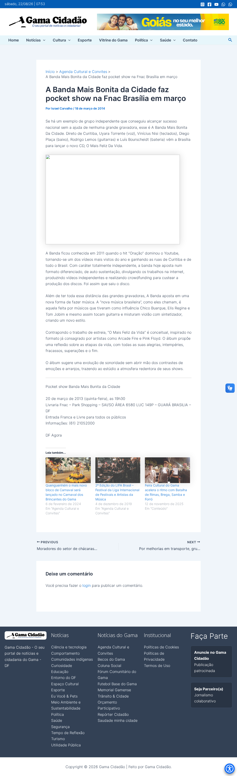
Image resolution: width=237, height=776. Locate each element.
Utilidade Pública (66, 745)
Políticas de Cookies (161, 647)
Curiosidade (61, 665)
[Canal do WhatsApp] (223, 4)
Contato (190, 40)
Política (141, 40)
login (86, 585)
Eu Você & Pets (64, 696)
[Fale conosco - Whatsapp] (230, 4)
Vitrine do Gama (113, 40)
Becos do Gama (111, 659)
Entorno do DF (63, 677)
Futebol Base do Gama (117, 684)
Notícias (33, 40)
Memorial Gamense (114, 690)
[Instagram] (202, 4)
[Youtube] (216, 4)
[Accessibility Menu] (230, 768)
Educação (59, 671)
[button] (43, 40)
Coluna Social (109, 665)
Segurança (60, 726)
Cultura (59, 40)
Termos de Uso (157, 665)
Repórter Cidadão (113, 714)
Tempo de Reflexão (67, 732)
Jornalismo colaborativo (208, 695)
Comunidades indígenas (72, 659)
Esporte (85, 40)
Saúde (165, 40)
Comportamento (65, 653)
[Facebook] (209, 4)
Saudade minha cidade (117, 720)
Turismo (58, 738)
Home (13, 40)
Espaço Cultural (65, 684)
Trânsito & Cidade (113, 696)
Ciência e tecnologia (69, 647)
